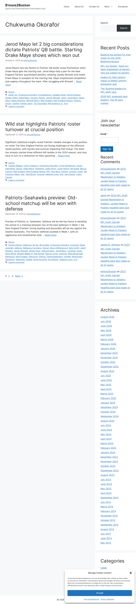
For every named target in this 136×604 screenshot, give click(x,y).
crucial (79, 166)
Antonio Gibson (15, 245)
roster (80, 171)
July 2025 (106, 375)
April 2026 (106, 335)
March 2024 (107, 443)
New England (46, 100)
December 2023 (109, 457)
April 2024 (106, 439)
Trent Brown (30, 174)
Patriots (77, 100)
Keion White (10, 253)
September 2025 (109, 366)
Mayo (7, 100)
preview (67, 256)
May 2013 (106, 543)
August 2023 (107, 475)
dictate (8, 98)
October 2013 (108, 520)
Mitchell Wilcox (33, 100)
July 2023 (106, 479)
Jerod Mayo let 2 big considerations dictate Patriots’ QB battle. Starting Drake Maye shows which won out (44, 49)
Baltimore (27, 245)
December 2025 (109, 353)
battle (10, 95)
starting (15, 103)
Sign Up (107, 149)
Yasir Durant (69, 174)
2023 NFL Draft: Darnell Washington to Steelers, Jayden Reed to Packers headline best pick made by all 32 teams (115, 203)
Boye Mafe (44, 245)
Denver (46, 248)
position (72, 171)
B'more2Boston (17, 5)
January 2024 (108, 452)
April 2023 (106, 493)
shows (8, 103)
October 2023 (108, 466)
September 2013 (109, 524)
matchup (63, 253)
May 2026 (106, 330)
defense (18, 248)
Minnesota (10, 256)
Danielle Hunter (59, 95)
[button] (130, 573)
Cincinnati (74, 245)
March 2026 (107, 339)
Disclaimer (123, 6)
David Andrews (73, 95)
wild (61, 174)
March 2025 (107, 393)
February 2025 (108, 398)
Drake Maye (24, 98)
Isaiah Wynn (50, 168)
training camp (26, 103)
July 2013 (106, 534)
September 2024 (110, 416)
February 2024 (108, 448)
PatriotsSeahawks (55, 256)
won (66, 103)
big (15, 95)
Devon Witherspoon (59, 248)
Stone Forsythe (40, 259)
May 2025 (106, 384)
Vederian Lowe (52, 174)
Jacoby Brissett (53, 98)
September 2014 (109, 497)
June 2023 (106, 484)
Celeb (104, 568)
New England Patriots (63, 100)
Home (66, 6)
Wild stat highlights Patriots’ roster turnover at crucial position (42, 126)
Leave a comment (16, 106)
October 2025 (108, 362)
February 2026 (108, 344)
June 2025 (106, 380)
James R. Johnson (110, 244)
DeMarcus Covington (32, 248)
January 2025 (108, 402)
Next (19, 276)
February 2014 (108, 511)
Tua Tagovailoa (40, 103)
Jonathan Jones (74, 251)
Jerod (63, 98)
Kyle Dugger (39, 253)
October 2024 (108, 412)
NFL (48, 171)
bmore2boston (108, 169)
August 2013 (107, 529)
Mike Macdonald (75, 253)
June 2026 (106, 326)
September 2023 (110, 470)
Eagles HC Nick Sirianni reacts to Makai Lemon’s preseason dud (113, 80)
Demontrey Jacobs (13, 168)
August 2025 (107, 371)
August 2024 (107, 421)
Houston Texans (37, 98)
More (107, 6)
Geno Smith (74, 248)
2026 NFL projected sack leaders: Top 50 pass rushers (114, 100)
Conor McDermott (67, 166)
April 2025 (106, 389)
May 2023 (106, 488)
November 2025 (109, 357)
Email (104, 134)
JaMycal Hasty (48, 251)
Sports (11, 92)
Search (104, 23)
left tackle (74, 168)
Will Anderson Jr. (55, 103)
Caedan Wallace (15, 166)
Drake (15, 98)
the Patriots (53, 259)
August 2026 (107, 317)
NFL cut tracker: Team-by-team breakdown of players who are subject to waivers (115, 69)
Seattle (29, 259)
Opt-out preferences (91, 599)
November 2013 (109, 515)
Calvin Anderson (31, 166)
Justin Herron (63, 168)
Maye (81, 98)
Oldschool (33, 256)
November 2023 (109, 461)
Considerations (45, 95)
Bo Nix (36, 245)
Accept (99, 593)
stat (22, 174)
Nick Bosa (55, 171)
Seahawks (20, 259)
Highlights (39, 168)
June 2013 (106, 538)
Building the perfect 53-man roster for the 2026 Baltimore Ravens (116, 58)
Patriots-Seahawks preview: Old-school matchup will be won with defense (41, 203)
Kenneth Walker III (25, 253)
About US (79, 6)
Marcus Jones (51, 253)
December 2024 (109, 407)
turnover (40, 174)
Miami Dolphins (18, 100)
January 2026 (108, 348)
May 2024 (106, 434)
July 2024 (106, 425)
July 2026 (106, 321)
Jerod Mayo (72, 98)
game (104, 195)
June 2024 (106, 430)
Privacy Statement (107, 599)
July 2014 (106, 502)
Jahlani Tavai (34, 251)
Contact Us (94, 6)
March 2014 (107, 506)
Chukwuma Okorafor (27, 95)
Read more (64, 155)
